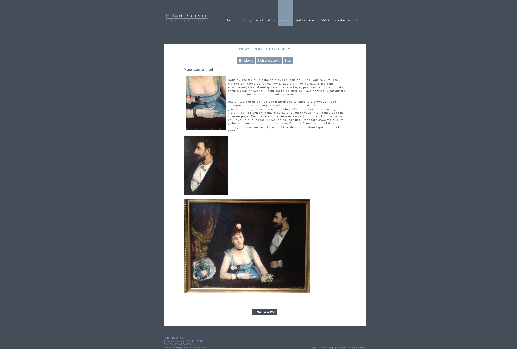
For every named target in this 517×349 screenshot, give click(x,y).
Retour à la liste (264, 312)
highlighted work (269, 60)
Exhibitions (246, 60)
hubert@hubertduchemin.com (188, 347)
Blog (288, 60)
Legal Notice (318, 347)
